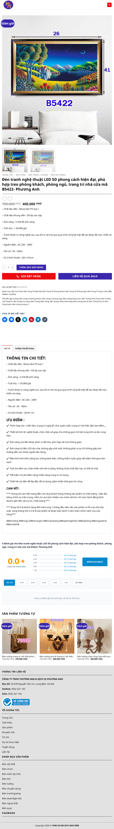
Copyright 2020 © (57, 825)
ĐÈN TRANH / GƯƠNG (38, 174)
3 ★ (44, 583)
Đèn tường (7, 783)
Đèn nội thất (8, 764)
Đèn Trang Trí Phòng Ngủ (76, 291)
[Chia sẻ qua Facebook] (4, 319)
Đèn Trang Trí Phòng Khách (54, 291)
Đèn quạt (7, 808)
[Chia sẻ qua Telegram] (24, 319)
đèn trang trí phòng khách (30, 298)
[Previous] (7, 80)
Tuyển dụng (8, 746)
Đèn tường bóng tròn (72, 298)
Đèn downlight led (11, 798)
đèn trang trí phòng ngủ (52, 298)
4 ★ (33, 583)
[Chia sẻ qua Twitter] (18, 319)
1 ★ (66, 583)
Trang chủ (7, 174)
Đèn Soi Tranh (58, 174)
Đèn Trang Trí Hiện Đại (33, 291)
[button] (109, 5)
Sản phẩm (7, 727)
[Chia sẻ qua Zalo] (11, 319)
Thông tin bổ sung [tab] (24, 348)
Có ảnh (78, 583)
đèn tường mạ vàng (21, 301)
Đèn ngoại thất (10, 803)
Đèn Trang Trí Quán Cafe (97, 291)
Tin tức (5, 737)
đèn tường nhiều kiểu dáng (61, 301)
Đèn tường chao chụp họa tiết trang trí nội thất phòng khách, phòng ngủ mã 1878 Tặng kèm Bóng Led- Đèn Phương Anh (94, 656)
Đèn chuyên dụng (11, 788)
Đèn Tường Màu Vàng (40, 301)
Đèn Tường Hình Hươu (91, 298)
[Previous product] (10, 198)
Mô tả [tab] (7, 348)
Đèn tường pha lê (80, 301)
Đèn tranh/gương (11, 793)
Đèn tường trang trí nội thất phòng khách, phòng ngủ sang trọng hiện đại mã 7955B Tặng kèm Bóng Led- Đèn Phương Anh (18, 656)
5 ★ (22, 583)
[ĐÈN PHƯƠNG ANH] (16, 5)
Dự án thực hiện (10, 742)
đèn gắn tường (12, 298)
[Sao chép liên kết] (44, 319)
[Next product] (4, 198)
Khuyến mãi (8, 732)
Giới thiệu (7, 722)
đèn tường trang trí (21, 304)
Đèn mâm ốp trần (11, 773)
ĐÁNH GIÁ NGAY (95, 562)
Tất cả (9, 583)
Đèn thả (6, 778)
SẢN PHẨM (20, 174)
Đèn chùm (7, 768)
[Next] (106, 80)
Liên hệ (6, 751)
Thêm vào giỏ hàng (31, 267)
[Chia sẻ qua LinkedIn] (38, 319)
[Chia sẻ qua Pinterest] (31, 319)
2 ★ (55, 583)
